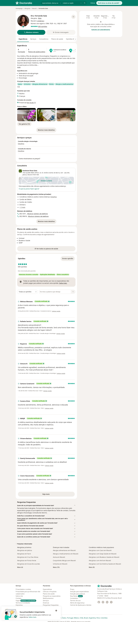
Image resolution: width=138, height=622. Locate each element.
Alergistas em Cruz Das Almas (27, 557)
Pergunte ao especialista (51, 596)
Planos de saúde (57, 39)
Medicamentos (48, 598)
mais (19, 67)
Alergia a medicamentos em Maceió (65, 554)
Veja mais (50, 494)
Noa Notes (76, 596)
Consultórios (43, 39)
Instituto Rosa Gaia (30, 171)
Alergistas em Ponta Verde (26, 560)
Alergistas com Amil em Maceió (100, 560)
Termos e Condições (23, 603)
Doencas (46, 603)
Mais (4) (20, 567)
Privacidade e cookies (23, 589)
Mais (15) (56, 567)
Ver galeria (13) (24, 124)
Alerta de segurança (77, 603)
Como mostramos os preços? (29, 159)
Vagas (25, 601)
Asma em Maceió (59, 557)
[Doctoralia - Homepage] (27, 3)
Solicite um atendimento (100, 30)
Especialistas (47, 589)
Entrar (93, 3)
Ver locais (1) (31, 103)
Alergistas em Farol (24, 554)
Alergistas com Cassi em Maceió (100, 550)
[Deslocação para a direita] (75, 39)
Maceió (34, 8)
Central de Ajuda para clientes (80, 605)
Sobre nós (19, 596)
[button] (31, 32)
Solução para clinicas (77, 594)
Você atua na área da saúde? (108, 3)
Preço (72, 589)
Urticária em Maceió (60, 564)
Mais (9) (92, 567)
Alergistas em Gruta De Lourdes (28, 564)
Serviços (33, 39)
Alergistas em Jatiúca (24, 550)
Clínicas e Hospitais (50, 592)
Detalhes (21, 144)
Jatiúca (25, 175)
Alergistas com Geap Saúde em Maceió (102, 554)
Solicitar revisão (56, 311)
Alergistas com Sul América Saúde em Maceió (105, 564)
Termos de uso (75, 601)
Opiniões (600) (71, 39)
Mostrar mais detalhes (47, 130)
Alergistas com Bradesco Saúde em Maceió (104, 557)
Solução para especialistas (79, 592)
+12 (18, 87)
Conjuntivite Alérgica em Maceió (64, 560)
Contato (18, 598)
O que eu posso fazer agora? (29, 189)
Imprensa (19, 605)
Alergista (27, 8)
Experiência (23, 39)
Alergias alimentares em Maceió (64, 550)
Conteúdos (74, 598)
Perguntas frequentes (51, 605)
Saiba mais (32, 617)
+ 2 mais (22, 207)
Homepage (19, 8)
